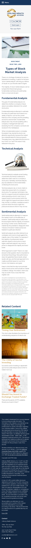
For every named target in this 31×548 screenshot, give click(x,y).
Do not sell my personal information (18, 455)
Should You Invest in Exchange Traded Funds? (14, 395)
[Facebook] (2, 538)
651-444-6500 (15, 29)
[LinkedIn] (4, 538)
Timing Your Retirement (13, 330)
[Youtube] (7, 538)
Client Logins (15, 25)
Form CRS (4, 513)
